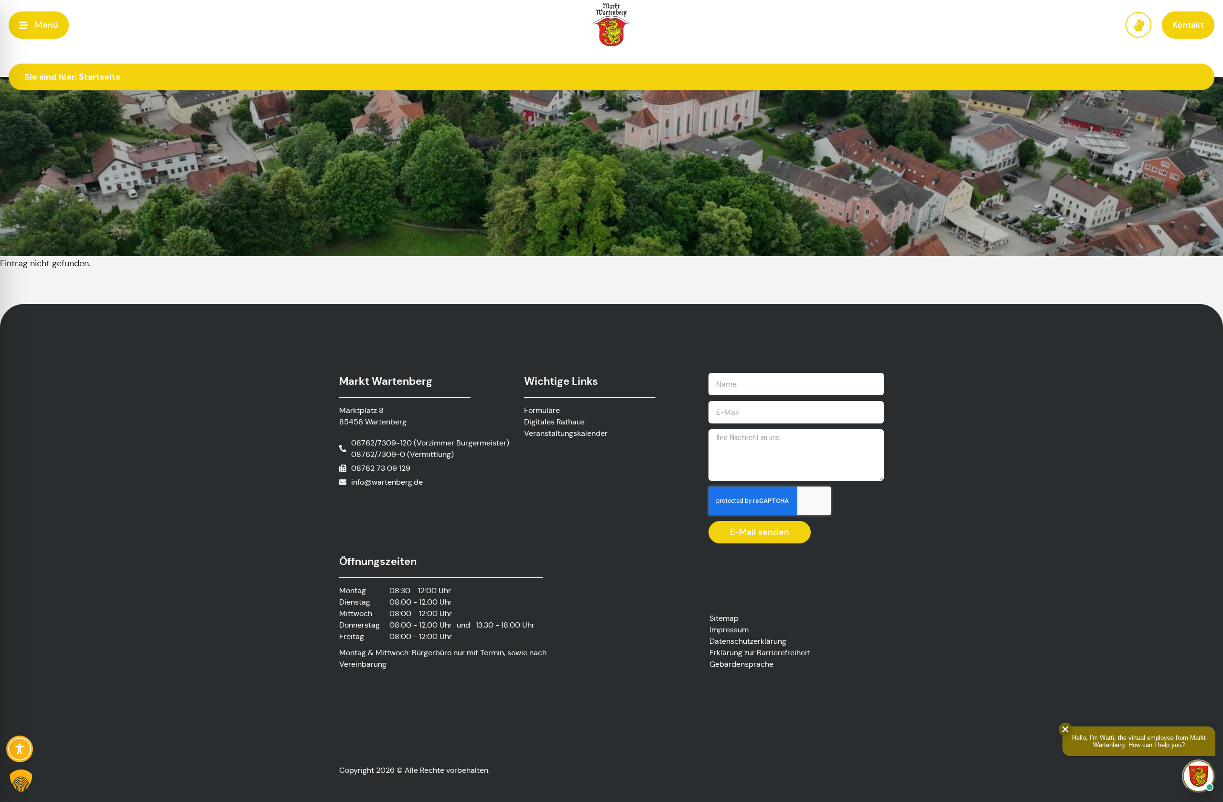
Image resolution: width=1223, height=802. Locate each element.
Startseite (100, 76)
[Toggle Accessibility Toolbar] (19, 749)
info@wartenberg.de (387, 482)
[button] (39, 25)
